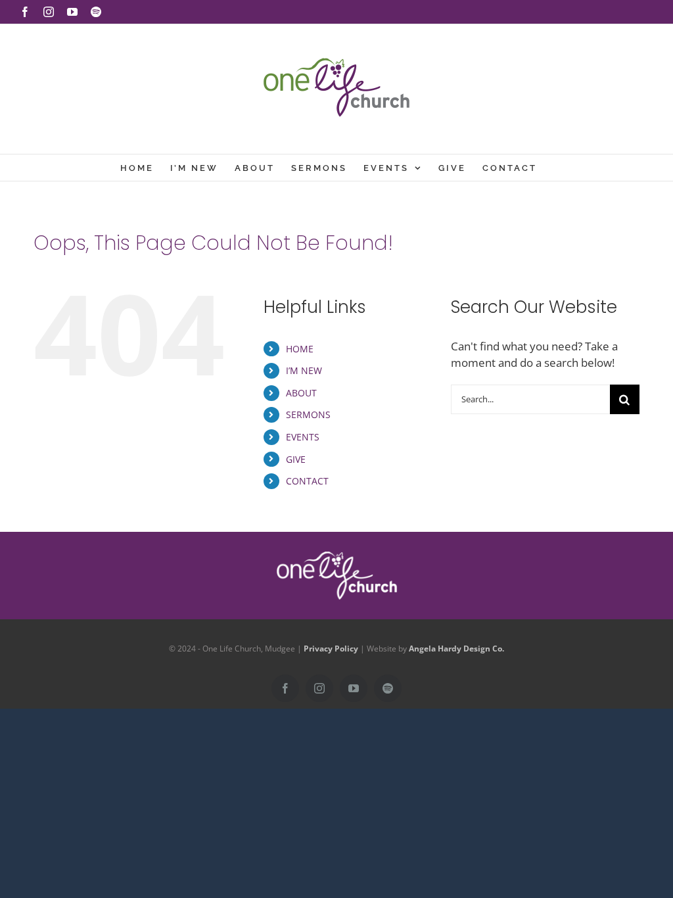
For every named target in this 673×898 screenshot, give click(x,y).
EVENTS (302, 437)
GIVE (296, 459)
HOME (299, 349)
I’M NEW (304, 370)
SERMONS (308, 414)
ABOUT (301, 393)
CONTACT (307, 481)
